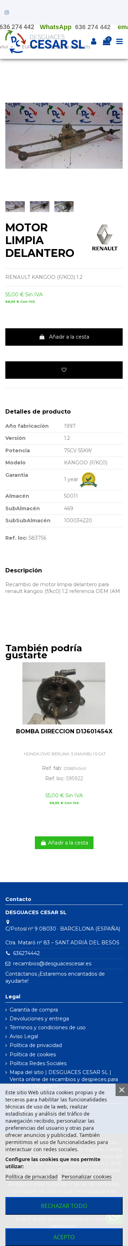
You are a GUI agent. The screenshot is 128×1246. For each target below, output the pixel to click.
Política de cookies (33, 1054)
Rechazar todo (64, 1206)
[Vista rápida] (117, 685)
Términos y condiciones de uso (48, 1027)
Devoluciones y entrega (39, 1018)
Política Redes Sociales (38, 1063)
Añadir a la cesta (69, 337)
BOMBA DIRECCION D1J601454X (64, 731)
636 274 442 (93, 27)
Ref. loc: (16, 538)
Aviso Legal (24, 1036)
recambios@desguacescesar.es (52, 963)
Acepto (64, 1237)
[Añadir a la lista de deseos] (64, 370)
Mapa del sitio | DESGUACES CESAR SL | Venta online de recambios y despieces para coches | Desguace (64, 1079)
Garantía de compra (34, 1010)
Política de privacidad (36, 1045)
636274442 (26, 953)
